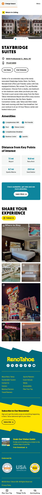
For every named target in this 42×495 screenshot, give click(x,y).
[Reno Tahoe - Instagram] (12, 365)
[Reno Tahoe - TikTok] (25, 365)
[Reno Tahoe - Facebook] (8, 365)
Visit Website (21, 70)
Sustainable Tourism (9, 380)
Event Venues (28, 380)
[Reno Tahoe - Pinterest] (21, 365)
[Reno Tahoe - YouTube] (33, 365)
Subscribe (7, 422)
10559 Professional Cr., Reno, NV (18, 59)
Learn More (20, 194)
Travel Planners (7, 392)
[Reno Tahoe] (21, 359)
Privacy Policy (6, 485)
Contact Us (5, 383)
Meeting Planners (8, 389)
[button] (16, 39)
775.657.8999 (11, 63)
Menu (38, 4)
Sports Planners (28, 377)
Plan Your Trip (28, 389)
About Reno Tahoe (8, 377)
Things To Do (21, 493)
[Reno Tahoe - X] (29, 365)
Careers (4, 386)
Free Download (19, 447)
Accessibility (27, 386)
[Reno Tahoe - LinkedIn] (16, 365)
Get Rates (7, 70)
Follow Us (10, 218)
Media (25, 383)
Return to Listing (12, 12)
